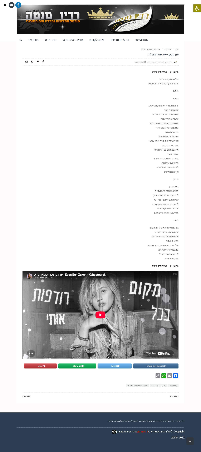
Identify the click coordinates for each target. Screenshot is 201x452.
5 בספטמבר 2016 (158, 62)
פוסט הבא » (26, 396)
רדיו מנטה (142, 432)
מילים (154, 72)
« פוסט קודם (174, 396)
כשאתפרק (163, 72)
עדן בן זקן (174, 72)
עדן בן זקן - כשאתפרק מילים (138, 386)
